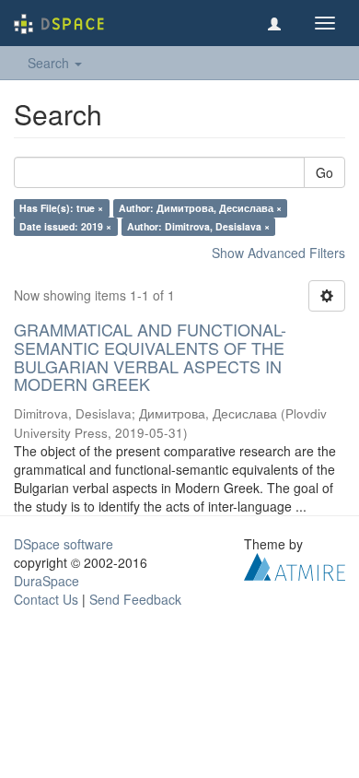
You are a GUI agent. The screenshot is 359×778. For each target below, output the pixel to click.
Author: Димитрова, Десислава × (200, 208)
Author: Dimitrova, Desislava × (198, 226)
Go (324, 172)
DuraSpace (46, 581)
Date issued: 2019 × (65, 226)
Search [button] (50, 62)
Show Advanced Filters (278, 252)
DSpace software (63, 544)
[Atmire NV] (294, 565)
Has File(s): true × (61, 208)
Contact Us (46, 599)
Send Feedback (135, 599)
